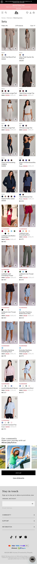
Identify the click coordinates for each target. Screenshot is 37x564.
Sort (31, 25)
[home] (16, 12)
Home (3, 18)
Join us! (18, 473)
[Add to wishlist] (16, 31)
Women (9, 18)
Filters (3, 25)
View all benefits (18, 478)
